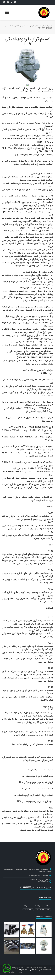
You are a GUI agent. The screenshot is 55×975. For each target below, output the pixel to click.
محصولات (27, 906)
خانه (47, 906)
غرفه (20, 972)
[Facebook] (15, 2)
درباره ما (37, 906)
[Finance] (44, 12)
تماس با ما (28, 910)
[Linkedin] (7, 2)
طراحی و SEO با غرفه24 (26, 970)
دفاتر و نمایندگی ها (43, 910)
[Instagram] (4, 2)
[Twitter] (11, 2)
